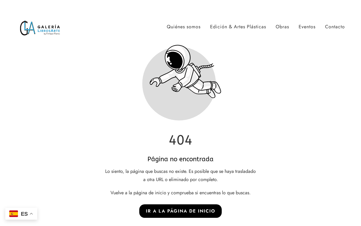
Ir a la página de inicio (180, 211)
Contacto (335, 26)
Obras (282, 26)
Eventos (307, 26)
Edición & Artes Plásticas (238, 26)
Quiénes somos (184, 26)
